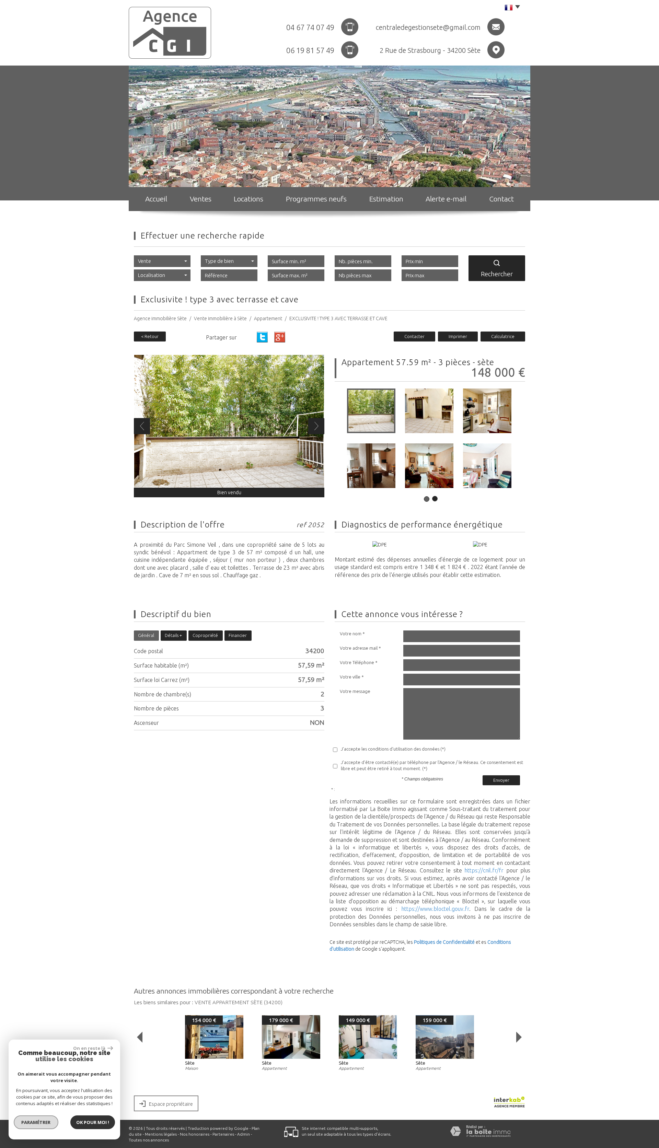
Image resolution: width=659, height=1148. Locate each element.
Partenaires (223, 1134)
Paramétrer (36, 1122)
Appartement (268, 318)
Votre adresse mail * (360, 648)
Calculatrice (503, 336)
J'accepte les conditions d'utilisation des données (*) (393, 748)
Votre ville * (352, 676)
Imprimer (458, 336)
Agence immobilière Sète (160, 318)
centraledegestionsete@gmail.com (428, 27)
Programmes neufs (316, 199)
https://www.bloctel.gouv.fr (435, 909)
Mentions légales (161, 1134)
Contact (501, 199)
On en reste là (89, 1048)
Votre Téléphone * (359, 662)
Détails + (173, 635)
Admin (243, 1134)
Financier (238, 635)
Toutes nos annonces (149, 1140)
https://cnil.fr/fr (484, 870)
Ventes (200, 199)
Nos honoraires (194, 1134)
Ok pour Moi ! (92, 1122)
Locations (248, 199)
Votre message (355, 691)
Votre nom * (352, 633)
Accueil (156, 199)
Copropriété (205, 635)
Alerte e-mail (446, 199)
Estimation (386, 199)
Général (146, 635)
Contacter (414, 336)
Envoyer (501, 780)
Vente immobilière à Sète (220, 318)
